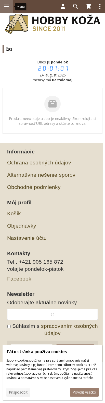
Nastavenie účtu (27, 238)
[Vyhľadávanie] (75, 6)
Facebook (19, 279)
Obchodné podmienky (34, 187)
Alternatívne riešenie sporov (41, 175)
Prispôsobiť (18, 392)
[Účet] (63, 6)
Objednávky (21, 226)
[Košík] (88, 6)
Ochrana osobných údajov (39, 162)
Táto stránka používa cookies (36, 351)
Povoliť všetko (84, 392)
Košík (14, 213)
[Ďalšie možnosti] (100, 6)
